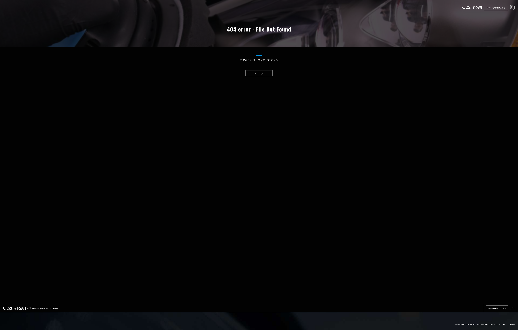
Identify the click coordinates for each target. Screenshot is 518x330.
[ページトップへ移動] (512, 308)
